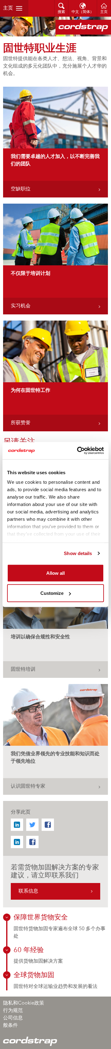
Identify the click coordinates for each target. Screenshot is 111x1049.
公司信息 (13, 1018)
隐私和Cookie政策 (23, 1003)
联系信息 (28, 891)
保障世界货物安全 (41, 917)
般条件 (10, 1025)
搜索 (61, 12)
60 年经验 (29, 950)
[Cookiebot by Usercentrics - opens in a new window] (78, 451)
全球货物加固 (34, 975)
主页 (8, 8)
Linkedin (17, 825)
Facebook (48, 825)
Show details (78, 553)
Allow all (55, 572)
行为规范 (13, 1010)
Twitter (32, 825)
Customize (52, 593)
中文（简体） (83, 12)
